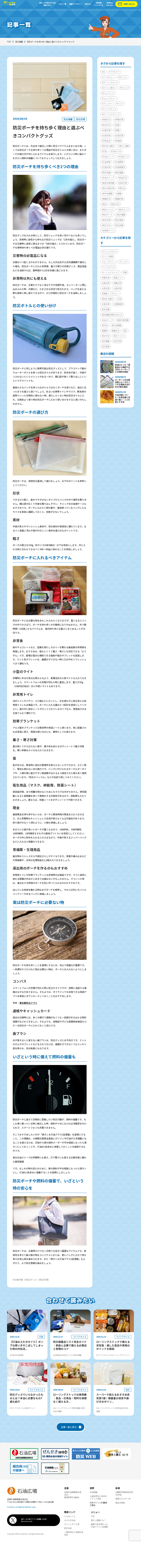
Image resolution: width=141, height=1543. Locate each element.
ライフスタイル (108, 267)
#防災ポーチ (107, 214)
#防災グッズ (123, 209)
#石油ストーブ (108, 177)
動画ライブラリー (75, 4)
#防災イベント (108, 209)
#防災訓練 (119, 225)
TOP (9, 41)
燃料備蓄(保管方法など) (112, 314)
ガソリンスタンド (109, 251)
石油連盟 (93, 1492)
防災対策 (80, 119)
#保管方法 (106, 119)
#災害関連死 (120, 167)
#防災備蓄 (120, 214)
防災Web (68, 1528)
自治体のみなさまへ (110, 4)
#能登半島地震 (108, 182)
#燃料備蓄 (119, 172)
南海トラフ (118, 277)
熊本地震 (105, 309)
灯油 (119, 298)
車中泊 (104, 325)
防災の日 (105, 335)
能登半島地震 (122, 320)
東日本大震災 (107, 298)
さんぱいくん (69, 1516)
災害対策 (105, 304)
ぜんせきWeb (70, 1520)
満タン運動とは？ (98, 1520)
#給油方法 (122, 177)
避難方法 (115, 330)
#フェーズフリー (109, 98)
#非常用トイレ (108, 230)
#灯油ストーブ (108, 156)
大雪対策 (117, 288)
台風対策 (105, 283)
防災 (125, 330)
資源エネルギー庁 (123, 1498)
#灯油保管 (106, 161)
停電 (125, 272)
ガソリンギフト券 (71, 1524)
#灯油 (104, 151)
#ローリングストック (111, 114)
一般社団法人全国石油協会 (73, 1533)
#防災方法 (106, 225)
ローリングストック (110, 272)
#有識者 (118, 140)
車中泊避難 (116, 325)
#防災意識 (119, 220)
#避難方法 (106, 198)
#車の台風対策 (108, 188)
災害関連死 (118, 304)
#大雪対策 (119, 135)
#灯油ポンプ (123, 156)
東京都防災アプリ (28, 1003)
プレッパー (123, 261)
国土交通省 (120, 1502)
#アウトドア (114, 71)
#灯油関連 (119, 161)
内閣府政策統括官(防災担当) (124, 1493)
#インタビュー (108, 77)
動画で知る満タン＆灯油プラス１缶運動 (99, 1525)
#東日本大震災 (108, 145)
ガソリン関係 (107, 256)
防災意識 (105, 346)
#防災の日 (115, 204)
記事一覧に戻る (69, 1427)
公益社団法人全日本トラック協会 (98, 1497)
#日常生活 (106, 140)
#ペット (119, 103)
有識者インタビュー (110, 293)
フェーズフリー (108, 261)
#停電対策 (119, 119)
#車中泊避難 (107, 193)
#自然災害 (122, 182)
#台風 (117, 124)
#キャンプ (124, 87)
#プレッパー (107, 103)
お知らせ (88, 4)
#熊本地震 (106, 172)
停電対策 (105, 277)
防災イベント (119, 335)
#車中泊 (121, 188)
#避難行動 (119, 198)
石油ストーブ (107, 320)
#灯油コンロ (116, 151)
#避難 (118, 193)
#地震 (117, 130)
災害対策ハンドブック (98, 4)
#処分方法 (106, 124)
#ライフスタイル (109, 108)
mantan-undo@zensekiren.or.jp (21, 1506)
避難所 (104, 330)
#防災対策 (106, 220)
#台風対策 (106, 130)
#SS (103, 71)
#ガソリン (122, 77)
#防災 (104, 204)
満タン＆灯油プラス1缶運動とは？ (47, 4)
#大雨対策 (106, 135)
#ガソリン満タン (109, 87)
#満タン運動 (123, 145)
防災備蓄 (19, 41)
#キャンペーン (108, 93)
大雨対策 (105, 288)
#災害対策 (106, 167)
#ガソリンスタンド (110, 82)
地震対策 (117, 283)
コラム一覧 (62, 4)
